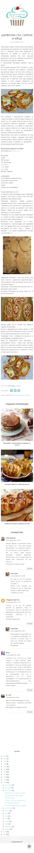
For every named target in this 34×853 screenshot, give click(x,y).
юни (6, 816)
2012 (4, 834)
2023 (4, 759)
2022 (4, 761)
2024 (4, 756)
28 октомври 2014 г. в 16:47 (18, 631)
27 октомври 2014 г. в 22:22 (13, 602)
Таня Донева (11, 538)
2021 (4, 764)
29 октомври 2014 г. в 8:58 (13, 655)
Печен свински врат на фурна (15, 805)
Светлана (14, 573)
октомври (8, 790)
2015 (4, 780)
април (7, 821)
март (6, 824)
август (7, 811)
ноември (8, 788)
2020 (4, 766)
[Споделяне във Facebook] (11, 390)
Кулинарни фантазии (16, 841)
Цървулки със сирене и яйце (15, 793)
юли (6, 813)
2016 (4, 777)
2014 (4, 782)
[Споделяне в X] (15, 390)
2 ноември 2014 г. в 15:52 (12, 697)
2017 (4, 774)
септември (9, 808)
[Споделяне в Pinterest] (18, 390)
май (6, 818)
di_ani (8, 695)
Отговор (29, 568)
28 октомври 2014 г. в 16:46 (18, 576)
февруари (8, 826)
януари (7, 829)
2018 (4, 772)
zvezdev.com (16, 151)
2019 (4, 769)
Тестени (26, 395)
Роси (8, 652)
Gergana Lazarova (12, 600)
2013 (4, 832)
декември (8, 785)
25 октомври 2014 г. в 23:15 (13, 540)
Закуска (18, 395)
